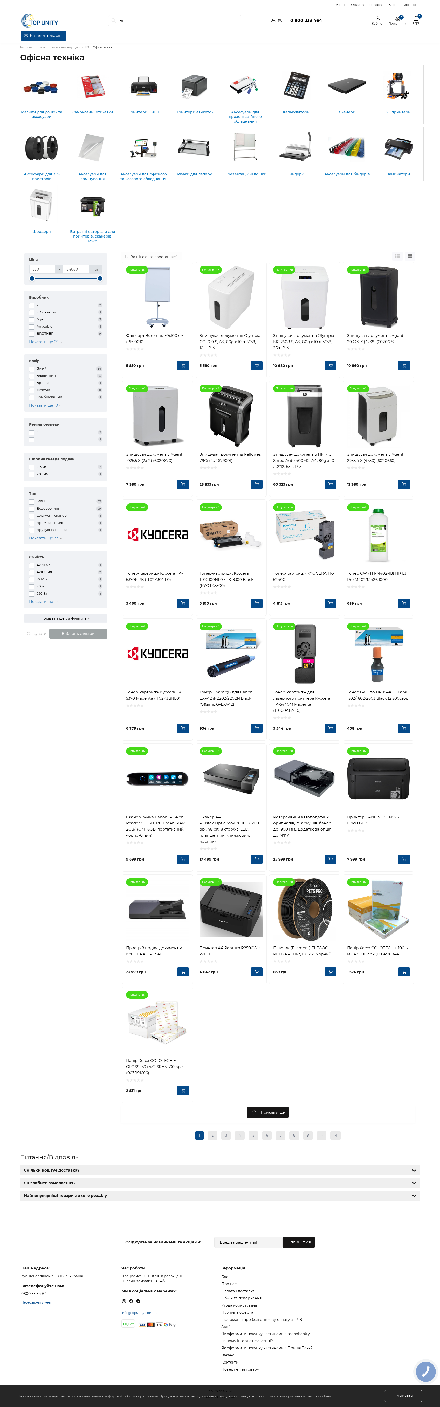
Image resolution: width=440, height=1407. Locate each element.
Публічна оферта (237, 1312)
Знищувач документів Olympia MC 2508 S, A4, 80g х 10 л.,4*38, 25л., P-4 (303, 341)
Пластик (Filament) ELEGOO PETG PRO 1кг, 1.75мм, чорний (302, 950)
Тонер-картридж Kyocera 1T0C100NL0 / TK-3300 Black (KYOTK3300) (226, 579)
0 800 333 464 (306, 20)
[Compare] (185, 270)
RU (280, 20)
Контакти (411, 5)
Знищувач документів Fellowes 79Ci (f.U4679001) (230, 457)
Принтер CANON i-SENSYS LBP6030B (373, 819)
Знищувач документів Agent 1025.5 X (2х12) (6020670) (154, 457)
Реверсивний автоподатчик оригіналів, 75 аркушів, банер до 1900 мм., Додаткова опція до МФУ (302, 826)
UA (272, 20)
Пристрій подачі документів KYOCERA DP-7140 (154, 950)
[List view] (397, 256)
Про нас (229, 1284)
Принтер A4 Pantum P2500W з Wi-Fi (230, 950)
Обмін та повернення (241, 1298)
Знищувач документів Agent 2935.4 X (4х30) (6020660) (375, 457)
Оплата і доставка (366, 5)
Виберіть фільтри (78, 633)
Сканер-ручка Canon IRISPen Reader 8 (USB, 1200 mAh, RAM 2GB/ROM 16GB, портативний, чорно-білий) (156, 826)
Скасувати (36, 633)
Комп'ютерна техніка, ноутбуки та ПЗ (62, 47)
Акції (340, 5)
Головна (26, 47)
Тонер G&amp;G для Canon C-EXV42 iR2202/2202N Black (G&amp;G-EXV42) (229, 698)
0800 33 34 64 (34, 1293)
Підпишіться (298, 1242)
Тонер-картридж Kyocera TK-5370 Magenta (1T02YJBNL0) (154, 695)
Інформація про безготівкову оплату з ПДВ (261, 1319)
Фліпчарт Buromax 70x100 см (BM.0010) (154, 338)
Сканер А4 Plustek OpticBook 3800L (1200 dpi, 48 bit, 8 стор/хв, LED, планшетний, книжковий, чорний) (229, 829)
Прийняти (403, 1396)
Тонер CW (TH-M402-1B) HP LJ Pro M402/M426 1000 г (376, 576)
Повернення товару (240, 1369)
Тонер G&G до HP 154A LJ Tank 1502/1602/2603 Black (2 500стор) (378, 695)
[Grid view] (410, 256)
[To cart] (183, 365)
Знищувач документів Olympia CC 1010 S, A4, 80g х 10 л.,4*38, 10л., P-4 (230, 341)
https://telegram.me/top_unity (138, 1301)
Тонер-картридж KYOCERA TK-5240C (303, 576)
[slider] (32, 278)
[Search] (113, 20)
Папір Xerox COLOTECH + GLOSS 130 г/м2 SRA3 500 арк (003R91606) (154, 1066)
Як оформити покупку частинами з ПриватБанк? (267, 1348)
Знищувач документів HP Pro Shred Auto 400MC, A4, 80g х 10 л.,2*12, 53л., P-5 (303, 460)
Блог (392, 5)
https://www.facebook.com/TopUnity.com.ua (131, 1301)
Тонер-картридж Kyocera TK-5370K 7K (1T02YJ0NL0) (154, 576)
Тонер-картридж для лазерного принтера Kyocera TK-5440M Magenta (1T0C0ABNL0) (301, 701)
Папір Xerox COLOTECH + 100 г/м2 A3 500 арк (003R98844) (377, 950)
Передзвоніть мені (36, 1302)
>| (335, 1135)
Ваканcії (228, 1355)
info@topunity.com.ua (139, 1313)
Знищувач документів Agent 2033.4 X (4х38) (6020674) (375, 338)
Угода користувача (239, 1305)
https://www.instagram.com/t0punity (124, 1301)
